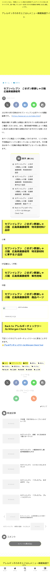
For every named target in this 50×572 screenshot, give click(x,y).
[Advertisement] (25, 50)
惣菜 (26, 363)
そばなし (7, 366)
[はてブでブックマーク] (25, 105)
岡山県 (6, 370)
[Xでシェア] (7, 105)
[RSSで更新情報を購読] (34, 398)
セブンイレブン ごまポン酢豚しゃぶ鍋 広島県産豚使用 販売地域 (24, 191)
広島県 (14, 370)
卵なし (34, 363)
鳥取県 (22, 370)
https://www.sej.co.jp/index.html (26, 116)
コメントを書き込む (25, 544)
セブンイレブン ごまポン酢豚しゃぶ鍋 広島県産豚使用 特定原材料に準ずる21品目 (24, 180)
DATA (6, 363)
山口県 (38, 370)
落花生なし (17, 366)
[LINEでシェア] (34, 105)
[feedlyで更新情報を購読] (16, 398)
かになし (36, 366)
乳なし (42, 363)
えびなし (27, 366)
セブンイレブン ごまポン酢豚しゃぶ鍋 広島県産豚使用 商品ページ (24, 201)
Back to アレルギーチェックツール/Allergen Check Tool (24, 210)
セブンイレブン (16, 363)
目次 (24, 158)
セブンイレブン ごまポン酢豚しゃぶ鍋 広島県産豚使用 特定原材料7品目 (24, 168)
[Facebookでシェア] (16, 105)
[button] (42, 105)
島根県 (30, 370)
